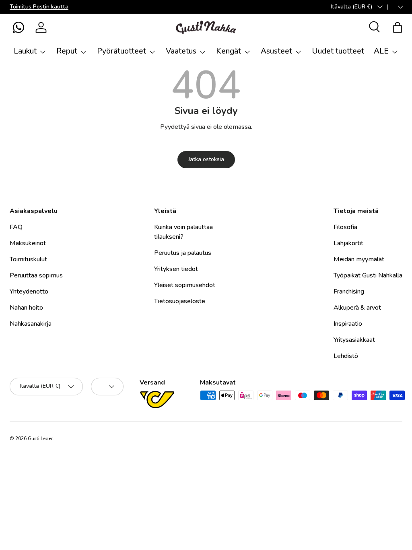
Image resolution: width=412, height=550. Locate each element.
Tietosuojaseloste (179, 301)
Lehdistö (346, 356)
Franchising (349, 291)
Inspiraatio (348, 323)
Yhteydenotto (29, 291)
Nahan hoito (26, 307)
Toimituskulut (28, 259)
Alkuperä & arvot (357, 307)
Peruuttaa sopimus (36, 275)
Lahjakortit (348, 243)
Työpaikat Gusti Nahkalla (368, 275)
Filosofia (345, 227)
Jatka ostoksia (206, 159)
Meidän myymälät (359, 259)
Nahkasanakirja (31, 323)
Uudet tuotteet (338, 51)
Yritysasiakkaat (354, 339)
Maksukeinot (28, 243)
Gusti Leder (40, 438)
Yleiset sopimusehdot (184, 285)
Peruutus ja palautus (182, 252)
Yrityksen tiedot (176, 269)
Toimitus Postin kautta (39, 6)
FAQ (16, 227)
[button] (18, 27)
